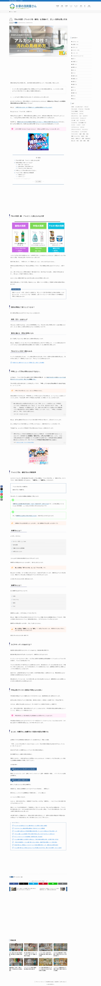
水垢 (87, 136)
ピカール (82, 127)
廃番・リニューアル (75, 136)
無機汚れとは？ (21, 176)
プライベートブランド (76, 129)
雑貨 (75, 93)
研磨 (83, 138)
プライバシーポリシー (40, 981)
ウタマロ (81, 111)
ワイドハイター (74, 134)
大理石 (75, 61)
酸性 (22, 876)
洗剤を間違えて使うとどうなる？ (24, 162)
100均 (72, 106)
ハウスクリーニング (78, 56)
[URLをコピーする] (62, 884)
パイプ (83, 125)
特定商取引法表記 (49, 981)
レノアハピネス (83, 131)
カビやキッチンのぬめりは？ (23, 178)
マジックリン (85, 129)
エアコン (75, 41)
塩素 (80, 134)
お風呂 (75, 44)
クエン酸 (73, 120)
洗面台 (75, 78)
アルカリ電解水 (74, 111)
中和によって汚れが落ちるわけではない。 (26, 170)
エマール (81, 113)
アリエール (81, 109)
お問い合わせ (62, 981)
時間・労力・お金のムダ (23, 164)
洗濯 (75, 75)
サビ (78, 120)
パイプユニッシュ (75, 127)
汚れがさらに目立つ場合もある (25, 168)
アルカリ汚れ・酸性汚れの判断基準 (25, 172)
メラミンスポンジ (75, 131)
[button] (13, 884)
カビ (80, 115)
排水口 (82, 136)
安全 (87, 134)
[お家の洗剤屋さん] (23, 6)
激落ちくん (78, 138)
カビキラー (85, 115)
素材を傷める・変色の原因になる (25, 166)
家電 (75, 67)
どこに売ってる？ (79, 106)
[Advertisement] (38, 68)
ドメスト (73, 125)
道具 (81, 140)
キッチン (76, 50)
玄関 (74, 81)
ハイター (78, 125)
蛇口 (78, 140)
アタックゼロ (74, 109)
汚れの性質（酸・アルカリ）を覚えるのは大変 (28, 160)
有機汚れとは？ (21, 174)
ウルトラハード (74, 113)
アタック (86, 106)
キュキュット (83, 118)
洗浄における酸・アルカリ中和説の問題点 (25, 442)
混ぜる (72, 138)
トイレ (75, 53)
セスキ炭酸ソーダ (82, 122)
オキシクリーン (74, 115)
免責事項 (57, 981)
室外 (75, 64)
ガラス (75, 47)
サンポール (82, 120)
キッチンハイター (75, 118)
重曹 (88, 140)
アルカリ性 (17, 876)
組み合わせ (88, 138)
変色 (84, 134)
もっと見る (38, 181)
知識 (16, 22)
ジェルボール (74, 122)
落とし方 (73, 140)
